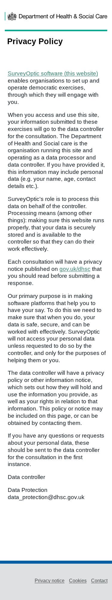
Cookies (78, 580)
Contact (99, 580)
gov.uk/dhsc (74, 269)
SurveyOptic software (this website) (53, 73)
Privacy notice (50, 580)
